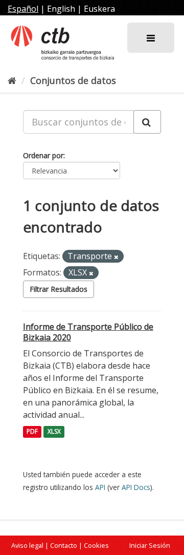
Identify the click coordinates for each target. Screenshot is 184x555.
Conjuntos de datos (73, 80)
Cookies (96, 545)
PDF (32, 432)
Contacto (63, 545)
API (100, 487)
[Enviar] (147, 122)
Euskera (99, 8)
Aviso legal (27, 545)
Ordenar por (43, 155)
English (61, 8)
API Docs (136, 487)
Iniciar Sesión (149, 545)
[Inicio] (12, 80)
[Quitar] (116, 257)
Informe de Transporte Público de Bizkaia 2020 (88, 332)
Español (23, 8)
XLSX (54, 432)
